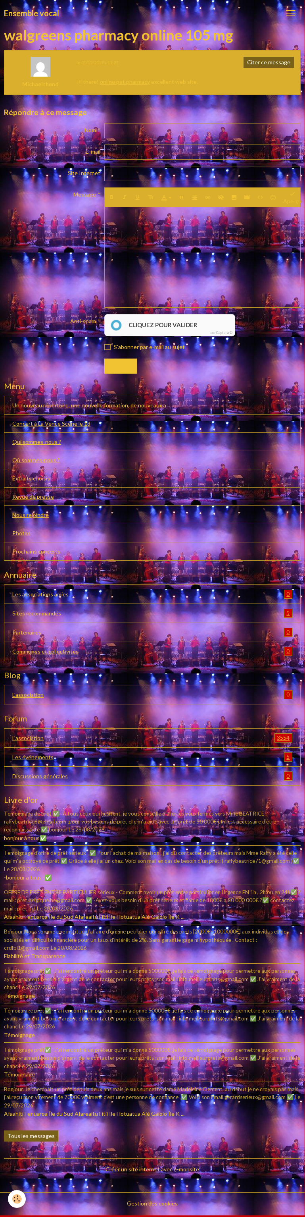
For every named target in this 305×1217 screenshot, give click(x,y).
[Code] (260, 197)
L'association (151, 694)
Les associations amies (151, 594)
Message (84, 194)
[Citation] (181, 197)
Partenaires (151, 632)
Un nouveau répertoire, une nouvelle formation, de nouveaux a (89, 405)
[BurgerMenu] (291, 13)
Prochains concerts (36, 551)
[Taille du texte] (150, 197)
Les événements (151, 756)
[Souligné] (137, 197)
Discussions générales (151, 775)
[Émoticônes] (273, 197)
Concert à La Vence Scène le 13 (51, 423)
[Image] (234, 197)
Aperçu (292, 201)
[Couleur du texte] (166, 197)
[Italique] (124, 197)
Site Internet (84, 173)
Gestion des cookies (152, 1203)
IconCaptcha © (220, 332)
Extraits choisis (31, 478)
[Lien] (208, 197)
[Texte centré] (194, 197)
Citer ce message (268, 62)
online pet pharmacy (125, 81)
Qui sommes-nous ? (36, 441)
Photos (21, 533)
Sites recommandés (151, 613)
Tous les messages (31, 1135)
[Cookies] (17, 1199)
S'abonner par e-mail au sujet (149, 346)
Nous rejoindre (30, 514)
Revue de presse (33, 496)
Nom (90, 130)
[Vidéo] (247, 197)
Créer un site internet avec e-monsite (152, 1169)
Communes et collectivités (151, 651)
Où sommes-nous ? (36, 460)
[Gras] (111, 197)
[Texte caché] (221, 197)
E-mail (93, 151)
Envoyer (120, 366)
